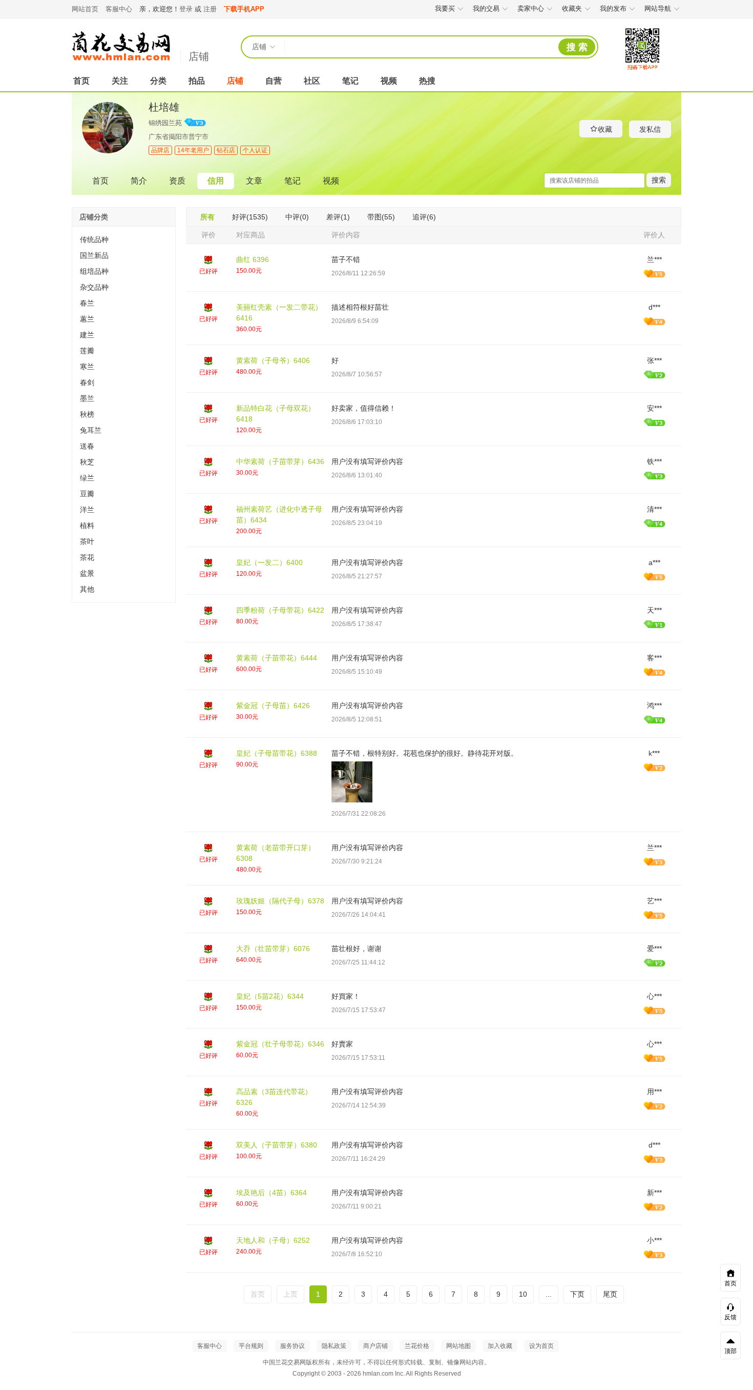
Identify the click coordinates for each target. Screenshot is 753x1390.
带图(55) (381, 217)
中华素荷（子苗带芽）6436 (280, 461)
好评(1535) (250, 217)
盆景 (87, 573)
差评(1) (338, 217)
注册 (210, 9)
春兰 (87, 303)
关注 (120, 80)
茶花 (87, 557)
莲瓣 (87, 351)
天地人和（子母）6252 (273, 1240)
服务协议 (292, 1345)
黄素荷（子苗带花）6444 (276, 658)
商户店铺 (375, 1345)
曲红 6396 (252, 259)
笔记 (350, 80)
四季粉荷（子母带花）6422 (280, 610)
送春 (87, 446)
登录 (186, 9)
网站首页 (85, 9)
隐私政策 (334, 1345)
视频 (389, 80)
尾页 (610, 1294)
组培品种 (94, 271)
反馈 (730, 1317)
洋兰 (87, 510)
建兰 (87, 335)
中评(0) (297, 217)
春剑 (87, 382)
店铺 (199, 56)
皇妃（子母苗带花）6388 (276, 753)
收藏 (605, 129)
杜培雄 (164, 107)
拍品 (197, 80)
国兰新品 (94, 255)
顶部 (730, 1351)
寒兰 (87, 366)
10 (523, 1294)
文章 (254, 180)
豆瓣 (87, 494)
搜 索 (577, 47)
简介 (139, 180)
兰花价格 (417, 1345)
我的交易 (486, 8)
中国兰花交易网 (121, 46)
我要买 (445, 8)
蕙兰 (87, 319)
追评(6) (424, 217)
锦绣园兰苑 (165, 123)
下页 (577, 1294)
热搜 (427, 80)
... (549, 1294)
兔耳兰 (90, 430)
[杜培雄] (107, 151)
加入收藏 (500, 1345)
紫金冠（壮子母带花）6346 (280, 1044)
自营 (273, 80)
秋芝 (87, 462)
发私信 (650, 129)
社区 (312, 80)
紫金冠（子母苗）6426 (273, 705)
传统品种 (94, 239)
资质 (177, 180)
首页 (81, 80)
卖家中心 (530, 8)
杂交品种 (94, 287)
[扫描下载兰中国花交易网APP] (642, 70)
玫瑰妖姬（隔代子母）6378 (280, 901)
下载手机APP (244, 9)
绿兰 (87, 478)
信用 (215, 180)
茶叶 (87, 541)
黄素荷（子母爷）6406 (273, 360)
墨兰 (87, 398)
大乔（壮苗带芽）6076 (273, 948)
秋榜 (87, 414)
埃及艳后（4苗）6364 (271, 1192)
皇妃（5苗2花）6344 (270, 996)
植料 (87, 525)
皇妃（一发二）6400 (269, 562)
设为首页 (541, 1345)
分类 (158, 80)
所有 (207, 217)
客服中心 (119, 9)
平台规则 (251, 1345)
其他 (87, 589)
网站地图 (458, 1345)
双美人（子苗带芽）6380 (276, 1145)
